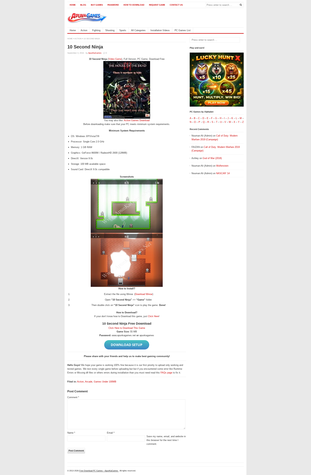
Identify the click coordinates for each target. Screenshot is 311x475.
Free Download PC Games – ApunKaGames (99, 471)
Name (71, 432)
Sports (122, 30)
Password (113, 5)
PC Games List (183, 30)
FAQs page (166, 372)
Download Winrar (143, 294)
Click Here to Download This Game (127, 328)
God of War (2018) (212, 158)
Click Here (153, 316)
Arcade (88, 381)
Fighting (96, 30)
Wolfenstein (222, 165)
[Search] (240, 5)
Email (110, 432)
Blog (83, 5)
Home (73, 5)
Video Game (115, 59)
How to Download (133, 5)
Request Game (157, 5)
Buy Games (97, 5)
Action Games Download (137, 120)
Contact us (176, 5)
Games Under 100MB (105, 381)
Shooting (109, 30)
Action (84, 30)
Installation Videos (160, 30)
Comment (73, 397)
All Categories (138, 30)
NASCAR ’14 (223, 173)
